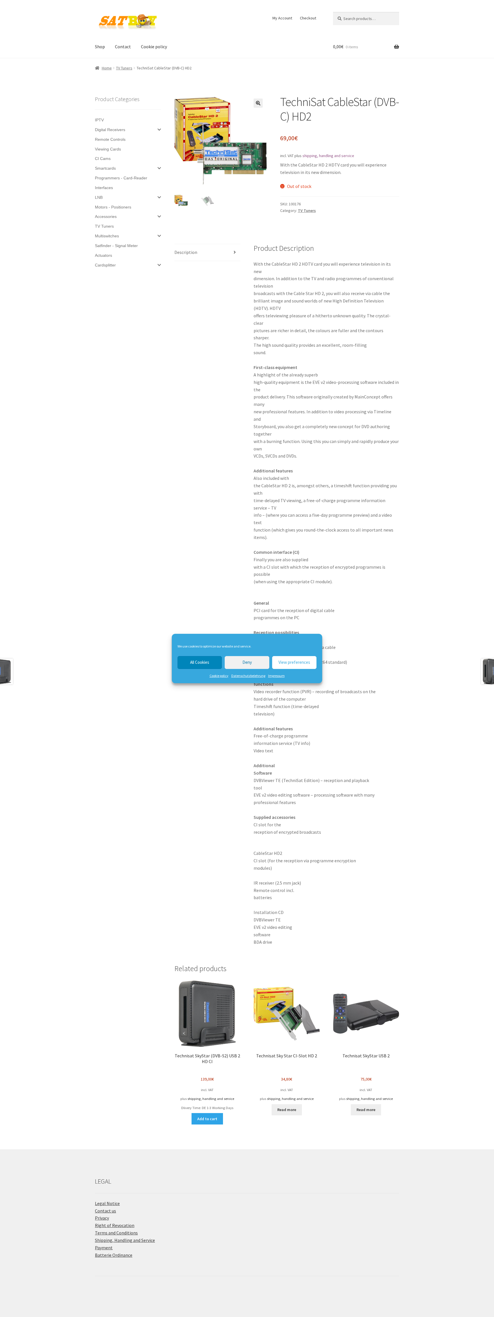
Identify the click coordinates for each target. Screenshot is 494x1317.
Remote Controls (110, 139)
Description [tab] (185, 252)
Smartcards (105, 168)
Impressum (276, 675)
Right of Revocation (114, 1225)
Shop (100, 46)
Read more (286, 1109)
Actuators (103, 255)
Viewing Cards (108, 149)
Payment (104, 1247)
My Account (282, 18)
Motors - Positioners (113, 207)
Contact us (105, 1211)
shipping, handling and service (328, 155)
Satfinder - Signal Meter (116, 245)
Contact (123, 46)
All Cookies (199, 662)
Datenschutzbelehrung (248, 675)
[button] (258, 103)
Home (107, 68)
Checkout (308, 18)
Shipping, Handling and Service (125, 1240)
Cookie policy (219, 675)
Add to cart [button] (207, 1118)
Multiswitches (107, 236)
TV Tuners (124, 68)
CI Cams (103, 158)
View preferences (294, 662)
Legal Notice (107, 1203)
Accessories (106, 216)
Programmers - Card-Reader (121, 178)
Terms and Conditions (116, 1233)
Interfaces (104, 187)
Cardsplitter (105, 265)
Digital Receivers (110, 129)
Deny (247, 662)
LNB (99, 197)
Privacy (102, 1218)
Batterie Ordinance (113, 1255)
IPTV (99, 120)
